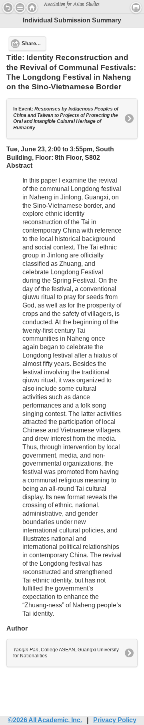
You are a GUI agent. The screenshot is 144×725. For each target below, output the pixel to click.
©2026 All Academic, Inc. (45, 720)
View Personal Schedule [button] (136, 8)
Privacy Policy (114, 720)
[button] (20, 8)
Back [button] (8, 8)
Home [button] (32, 8)
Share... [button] (31, 43)
